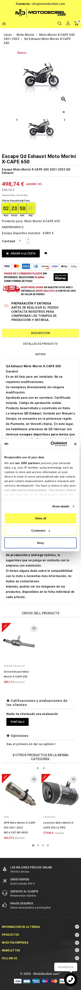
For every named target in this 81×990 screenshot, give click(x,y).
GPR (6, 817)
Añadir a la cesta (21, 253)
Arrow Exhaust (14, 666)
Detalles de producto (40, 343)
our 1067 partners (27, 463)
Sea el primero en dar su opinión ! (31, 744)
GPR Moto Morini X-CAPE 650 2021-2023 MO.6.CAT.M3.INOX (19, 827)
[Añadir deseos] (46, 253)
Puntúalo (17, 721)
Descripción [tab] (40, 333)
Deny (40, 542)
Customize (38, 530)
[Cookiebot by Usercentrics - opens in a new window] (51, 444)
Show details (60, 506)
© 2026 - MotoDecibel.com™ (40, 974)
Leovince (49, 817)
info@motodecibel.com (48, 4)
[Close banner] (75, 444)
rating (40, 354)
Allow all (40, 518)
